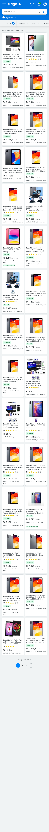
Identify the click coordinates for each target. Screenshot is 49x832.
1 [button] (18, 665)
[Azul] (13, 292)
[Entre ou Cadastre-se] (45, 4)
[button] (39, 12)
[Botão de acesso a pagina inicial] (17, 4)
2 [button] (22, 665)
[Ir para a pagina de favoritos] (32, 4)
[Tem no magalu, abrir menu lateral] (4, 4)
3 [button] (26, 665)
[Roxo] (36, 420)
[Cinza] (34, 378)
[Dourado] (38, 378)
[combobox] (24, 12)
